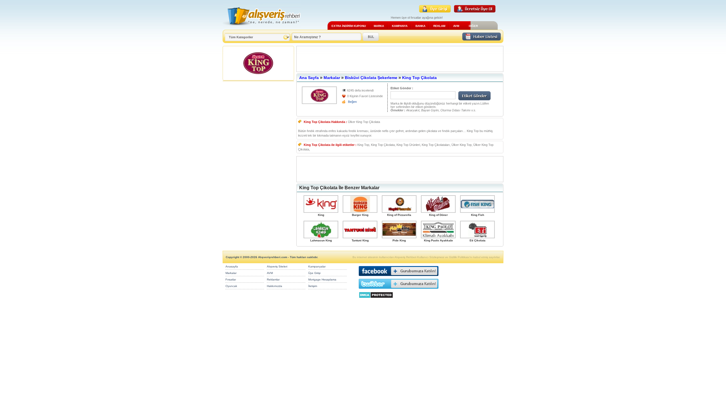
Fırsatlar (230, 279)
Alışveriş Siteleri (277, 266)
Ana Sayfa (309, 77)
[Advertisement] (400, 59)
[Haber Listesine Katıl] (481, 39)
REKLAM (439, 25)
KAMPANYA (400, 25)
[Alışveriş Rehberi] (262, 27)
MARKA (379, 25)
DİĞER (473, 25)
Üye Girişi (314, 273)
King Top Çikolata (419, 77)
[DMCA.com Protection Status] (376, 299)
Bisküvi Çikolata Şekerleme (371, 77)
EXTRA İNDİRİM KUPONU (349, 25)
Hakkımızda (274, 286)
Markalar (332, 77)
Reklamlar (273, 279)
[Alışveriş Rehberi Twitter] (398, 290)
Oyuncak (231, 286)
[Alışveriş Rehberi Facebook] (398, 277)
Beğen (352, 101)
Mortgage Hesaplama (322, 279)
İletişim (312, 286)
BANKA (420, 25)
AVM (456, 25)
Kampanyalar (317, 266)
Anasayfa (231, 266)
